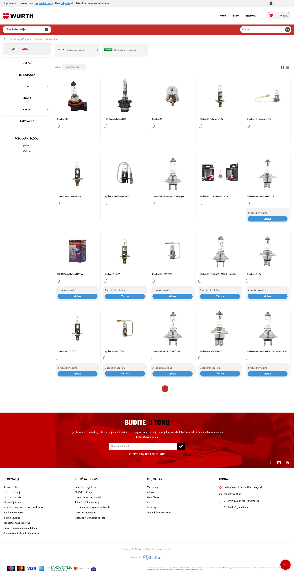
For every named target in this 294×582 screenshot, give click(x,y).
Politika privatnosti (13, 512)
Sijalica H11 (62, 119)
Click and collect (11, 487)
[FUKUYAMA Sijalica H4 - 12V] (267, 173)
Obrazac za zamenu (85, 512)
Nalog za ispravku (12, 497)
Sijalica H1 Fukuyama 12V (211, 119)
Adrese (150, 492)
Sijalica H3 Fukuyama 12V (259, 119)
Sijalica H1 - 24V (112, 274)
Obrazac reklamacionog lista (90, 518)
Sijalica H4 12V (254, 274)
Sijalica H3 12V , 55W (114, 351)
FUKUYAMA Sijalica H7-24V (70, 274)
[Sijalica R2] (172, 96)
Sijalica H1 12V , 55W (67, 351)
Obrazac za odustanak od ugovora (21, 533)
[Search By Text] (287, 29)
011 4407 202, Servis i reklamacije (241, 500)
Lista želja (152, 507)
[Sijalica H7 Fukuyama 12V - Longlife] (172, 173)
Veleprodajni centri (12, 502)
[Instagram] (279, 462)
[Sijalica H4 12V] (267, 250)
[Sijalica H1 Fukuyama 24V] (77, 173)
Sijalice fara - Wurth (76, 50)
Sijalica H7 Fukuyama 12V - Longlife (168, 196)
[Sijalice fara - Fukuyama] (108, 50)
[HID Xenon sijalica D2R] (125, 96)
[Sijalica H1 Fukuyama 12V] (220, 96)
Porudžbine (153, 497)
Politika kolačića (11, 518)
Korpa (150, 502)
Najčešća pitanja (84, 492)
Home (4, 39)
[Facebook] (271, 462)
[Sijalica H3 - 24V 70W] (172, 250)
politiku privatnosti (155, 454)
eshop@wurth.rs (232, 494)
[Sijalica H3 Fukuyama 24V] (125, 173)
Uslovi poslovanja (12, 492)
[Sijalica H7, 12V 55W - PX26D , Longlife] (220, 250)
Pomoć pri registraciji (86, 487)
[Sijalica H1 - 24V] (125, 250)
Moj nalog (152, 487)
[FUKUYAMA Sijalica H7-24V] (77, 250)
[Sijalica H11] (77, 96)
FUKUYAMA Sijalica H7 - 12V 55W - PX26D (267, 351)
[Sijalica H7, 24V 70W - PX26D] (172, 328)
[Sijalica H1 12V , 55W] (77, 328)
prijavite (65, 3)
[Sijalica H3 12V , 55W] (125, 328)
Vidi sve (27, 151)
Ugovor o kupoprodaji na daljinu (20, 528)
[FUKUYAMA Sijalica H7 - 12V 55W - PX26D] (267, 328)
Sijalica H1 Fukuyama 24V (69, 196)
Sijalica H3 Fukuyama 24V (117, 196)
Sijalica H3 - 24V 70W (162, 274)
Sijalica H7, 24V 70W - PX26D (166, 351)
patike (26, 145)
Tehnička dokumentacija (87, 502)
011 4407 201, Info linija (236, 507)
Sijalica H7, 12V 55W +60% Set (214, 196)
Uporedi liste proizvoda (159, 512)
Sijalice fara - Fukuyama (125, 50)
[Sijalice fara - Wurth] (61, 50)
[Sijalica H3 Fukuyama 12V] (267, 96)
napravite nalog (44, 3)
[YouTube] (287, 462)
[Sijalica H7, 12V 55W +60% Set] (220, 173)
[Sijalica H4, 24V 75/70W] (220, 328)
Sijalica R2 (157, 119)
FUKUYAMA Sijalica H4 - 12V (260, 196)
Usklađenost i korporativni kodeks (92, 507)
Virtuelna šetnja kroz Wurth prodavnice (23, 507)
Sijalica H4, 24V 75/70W (211, 351)
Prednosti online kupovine (16, 523)
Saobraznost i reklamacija (88, 497)
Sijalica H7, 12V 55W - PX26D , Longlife (218, 274)
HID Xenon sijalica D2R (115, 119)
